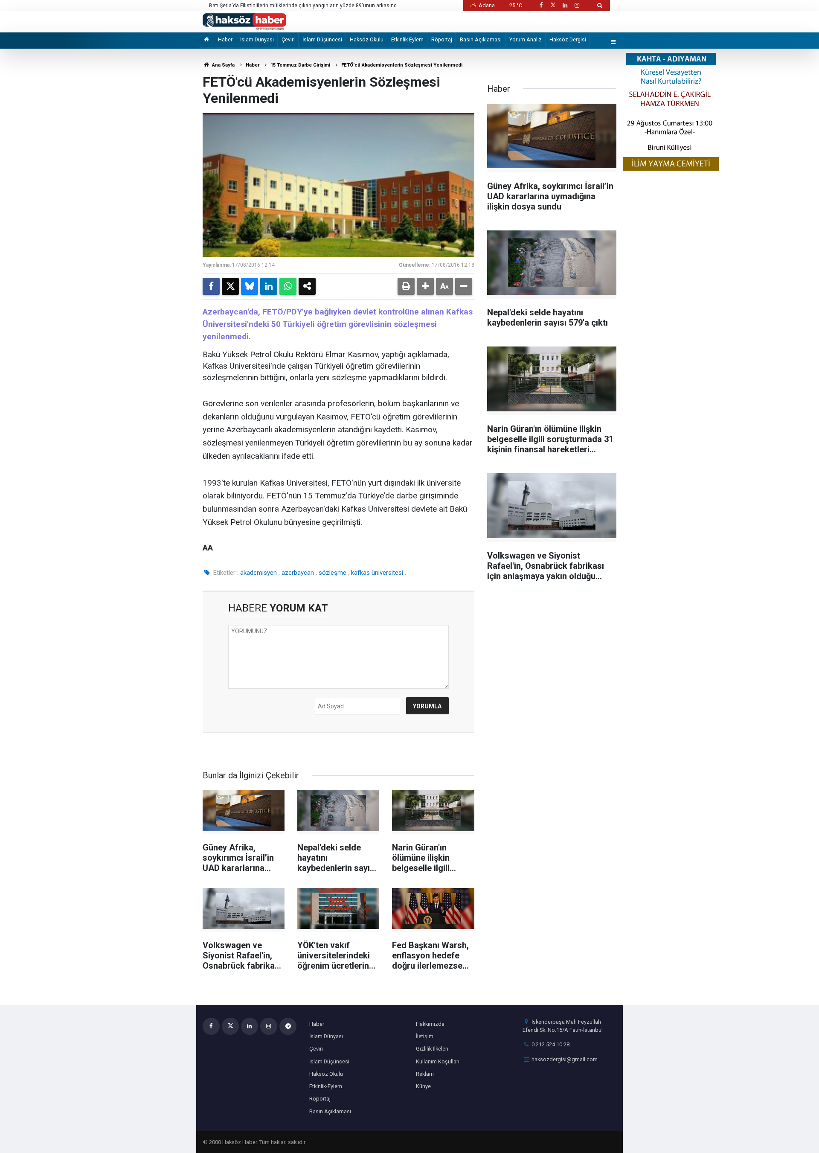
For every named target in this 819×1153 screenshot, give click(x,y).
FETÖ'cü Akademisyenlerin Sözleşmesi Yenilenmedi (401, 65)
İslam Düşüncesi (322, 39)
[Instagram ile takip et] (577, 5)
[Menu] (613, 42)
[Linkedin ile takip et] (565, 5)
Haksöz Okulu (366, 39)
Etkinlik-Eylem (407, 39)
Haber (225, 39)
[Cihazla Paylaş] (307, 286)
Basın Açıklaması (481, 39)
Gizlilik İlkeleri (432, 1048)
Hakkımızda (430, 1024)
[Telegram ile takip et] (287, 1026)
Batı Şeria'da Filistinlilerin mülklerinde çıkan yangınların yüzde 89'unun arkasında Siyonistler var (304, 6)
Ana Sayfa (223, 65)
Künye (423, 1086)
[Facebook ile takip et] (541, 5)
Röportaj (441, 39)
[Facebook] (211, 286)
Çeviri (288, 39)
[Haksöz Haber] (244, 21)
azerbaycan (298, 572)
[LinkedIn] (268, 286)
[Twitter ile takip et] (553, 5)
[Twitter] (230, 286)
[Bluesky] (249, 286)
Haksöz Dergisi (567, 39)
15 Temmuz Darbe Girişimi (300, 65)
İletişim (424, 1036)
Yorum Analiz (525, 39)
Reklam (425, 1074)
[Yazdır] (406, 286)
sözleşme (332, 572)
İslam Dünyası (257, 39)
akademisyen (258, 572)
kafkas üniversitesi (377, 572)
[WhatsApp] (287, 286)
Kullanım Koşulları (437, 1061)
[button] (425, 286)
